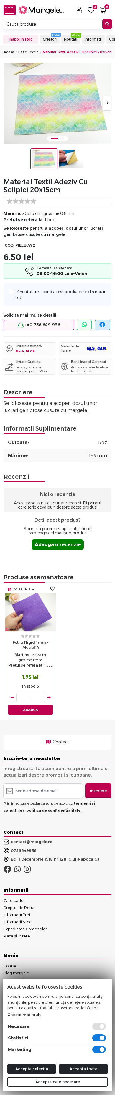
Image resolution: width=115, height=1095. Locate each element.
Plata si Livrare (17, 936)
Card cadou (15, 900)
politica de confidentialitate (53, 810)
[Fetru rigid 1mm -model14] (30, 612)
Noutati (70, 39)
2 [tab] (62, 138)
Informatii (93, 39)
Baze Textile (28, 52)
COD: (9, 245)
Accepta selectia (31, 1068)
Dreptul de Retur (19, 907)
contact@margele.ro (31, 841)
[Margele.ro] (41, 10)
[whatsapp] (84, 325)
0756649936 (24, 850)
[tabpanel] (57, 103)
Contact (60, 742)
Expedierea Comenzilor (25, 928)
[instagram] (27, 870)
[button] (11, 10)
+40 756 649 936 (42, 324)
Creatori (50, 39)
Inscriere (98, 790)
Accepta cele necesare (57, 1081)
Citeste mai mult (24, 1014)
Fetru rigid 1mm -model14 (31, 645)
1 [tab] (54, 138)
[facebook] (102, 325)
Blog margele (16, 973)
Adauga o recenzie (57, 544)
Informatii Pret (17, 914)
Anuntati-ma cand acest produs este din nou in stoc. (60, 294)
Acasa (9, 52)
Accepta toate (83, 1068)
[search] (107, 24)
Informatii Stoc (18, 921)
